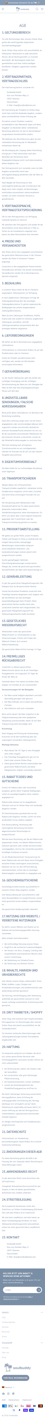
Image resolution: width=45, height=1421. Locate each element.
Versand (5, 1327)
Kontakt (5, 1347)
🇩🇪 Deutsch (7, 1387)
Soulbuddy (13, 1415)
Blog (4, 1357)
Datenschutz (13, 1400)
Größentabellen (8, 1322)
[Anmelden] (38, 1290)
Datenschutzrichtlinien (11, 1299)
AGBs (30, 1297)
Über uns (5, 1352)
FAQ (4, 1317)
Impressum (27, 1400)
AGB (4, 1400)
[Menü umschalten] (2, 9)
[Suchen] (37, 9)
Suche (4, 1336)
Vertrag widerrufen (16, 1378)
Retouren (6, 1331)
